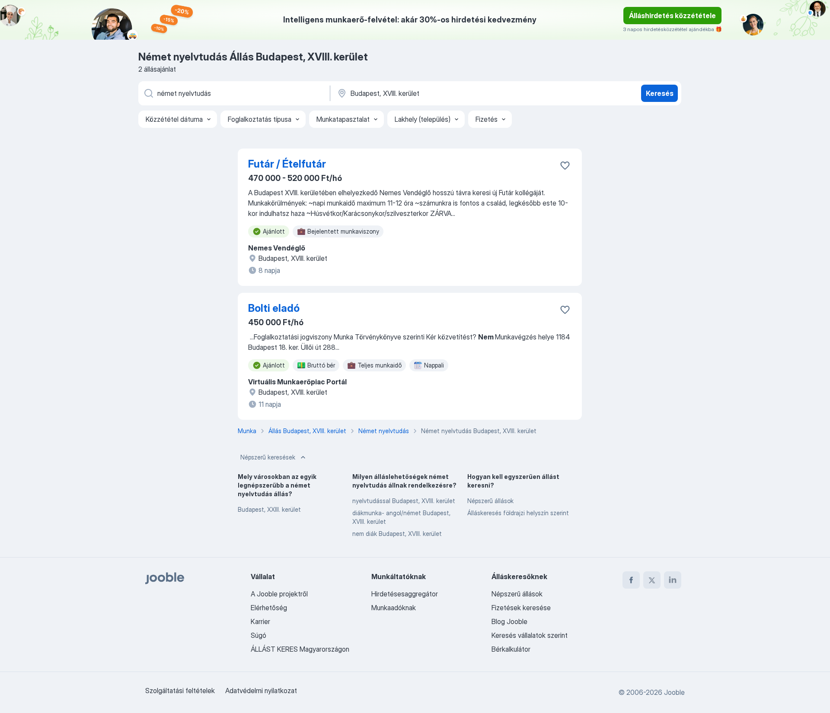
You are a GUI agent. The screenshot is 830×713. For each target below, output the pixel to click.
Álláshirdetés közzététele (672, 15)
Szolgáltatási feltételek (180, 690)
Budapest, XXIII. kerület (269, 509)
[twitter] (652, 580)
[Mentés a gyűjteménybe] (565, 165)
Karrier (260, 621)
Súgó (258, 635)
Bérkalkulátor (511, 649)
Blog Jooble (509, 621)
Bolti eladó (274, 308)
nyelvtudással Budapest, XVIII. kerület (403, 500)
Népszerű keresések (267, 457)
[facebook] (631, 580)
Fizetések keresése (521, 607)
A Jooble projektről (279, 593)
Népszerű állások (490, 500)
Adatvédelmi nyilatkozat (261, 690)
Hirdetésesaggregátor (404, 593)
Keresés (660, 93)
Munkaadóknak (393, 607)
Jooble (674, 692)
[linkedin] (672, 580)
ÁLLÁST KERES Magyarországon (300, 649)
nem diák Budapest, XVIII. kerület (397, 533)
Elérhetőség (269, 607)
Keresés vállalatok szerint (530, 635)
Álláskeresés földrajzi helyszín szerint (518, 513)
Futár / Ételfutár (287, 164)
